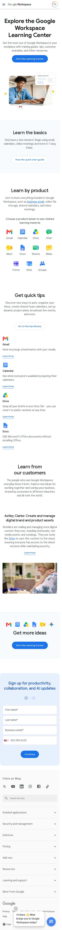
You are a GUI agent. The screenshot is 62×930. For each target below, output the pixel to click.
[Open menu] (4, 4)
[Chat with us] (51, 921)
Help (5, 916)
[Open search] (55, 4)
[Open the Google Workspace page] (20, 4)
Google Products (46, 911)
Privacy (6, 911)
